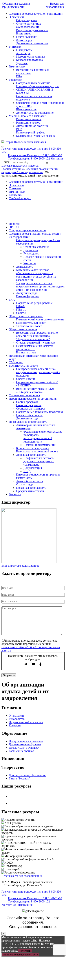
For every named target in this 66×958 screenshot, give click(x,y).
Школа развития (26, 109)
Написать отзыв (26, 352)
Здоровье (21, 63)
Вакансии (15, 494)
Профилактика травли (30, 491)
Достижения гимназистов (32, 43)
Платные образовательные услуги (37, 86)
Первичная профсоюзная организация (32, 398)
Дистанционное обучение (32, 125)
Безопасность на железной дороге (37, 451)
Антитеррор (23, 428)
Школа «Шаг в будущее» (24, 747)
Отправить (9, 675)
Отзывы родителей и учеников (35, 342)
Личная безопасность (29, 481)
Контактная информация (16, 904)
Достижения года (27, 418)
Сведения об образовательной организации (36, 13)
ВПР (19, 129)
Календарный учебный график (35, 135)
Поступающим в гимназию (33, 83)
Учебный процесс (20, 198)
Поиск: (6, 162)
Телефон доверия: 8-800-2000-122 (29, 158)
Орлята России (25, 378)
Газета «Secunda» (27, 36)
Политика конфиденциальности (20, 954)
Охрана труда (24, 484)
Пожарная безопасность (31, 487)
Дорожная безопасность (31, 454)
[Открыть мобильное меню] (2, 146)
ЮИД (27, 471)
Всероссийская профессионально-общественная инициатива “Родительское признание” (37, 336)
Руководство (31, 253)
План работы (24, 50)
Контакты (57, 158)
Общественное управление (26, 316)
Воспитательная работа (23, 365)
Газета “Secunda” (19, 778)
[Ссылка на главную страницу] (23, 142)
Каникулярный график (30, 132)
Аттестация (23, 53)
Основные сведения (36, 246)
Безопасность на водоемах (32, 448)
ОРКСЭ (14, 227)
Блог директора (11, 565)
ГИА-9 (20, 306)
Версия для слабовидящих (55, 5)
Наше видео (23, 33)
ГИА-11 (21, 309)
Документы (30, 250)
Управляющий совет (29, 326)
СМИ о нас (16, 362)
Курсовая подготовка (29, 59)
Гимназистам (17, 66)
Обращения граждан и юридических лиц (16, 5)
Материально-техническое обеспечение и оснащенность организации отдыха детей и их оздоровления (36, 274)
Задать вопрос (30, 565)
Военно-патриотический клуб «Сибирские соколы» (35, 390)
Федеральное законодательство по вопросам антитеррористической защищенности (42, 436)
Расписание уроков (28, 122)
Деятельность (24, 266)
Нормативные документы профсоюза (39, 411)
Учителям (15, 46)
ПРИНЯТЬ (25, 950)
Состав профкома (27, 401)
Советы (21, 312)
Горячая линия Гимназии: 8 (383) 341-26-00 (35, 155)
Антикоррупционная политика (35, 425)
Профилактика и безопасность (28, 421)
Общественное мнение (23, 329)
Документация (32, 467)
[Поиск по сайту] (47, 163)
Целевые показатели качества (19, 165)
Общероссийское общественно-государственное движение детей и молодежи (38, 372)
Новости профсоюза (28, 405)
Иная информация (27, 296)
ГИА (19, 76)
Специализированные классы (27, 230)
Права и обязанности (29, 415)
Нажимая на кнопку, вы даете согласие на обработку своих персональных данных (29, 642)
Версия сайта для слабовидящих (21, 875)
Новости (14, 223)
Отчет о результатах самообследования (28, 25)
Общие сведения (26, 20)
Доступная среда (26, 293)
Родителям (15, 79)
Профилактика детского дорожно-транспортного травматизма (38, 461)
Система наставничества (24, 395)
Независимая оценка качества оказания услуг (34, 347)
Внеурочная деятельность (32, 30)
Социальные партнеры (30, 408)
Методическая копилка (30, 56)
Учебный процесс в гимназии (27, 116)
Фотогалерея (24, 40)
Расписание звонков (28, 119)
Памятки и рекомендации (39, 444)
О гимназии (16, 17)
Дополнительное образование (35, 112)
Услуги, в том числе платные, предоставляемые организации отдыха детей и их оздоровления (40, 286)
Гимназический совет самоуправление (40, 319)
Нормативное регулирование (34, 302)
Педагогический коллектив (26, 722)
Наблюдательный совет (30, 322)
